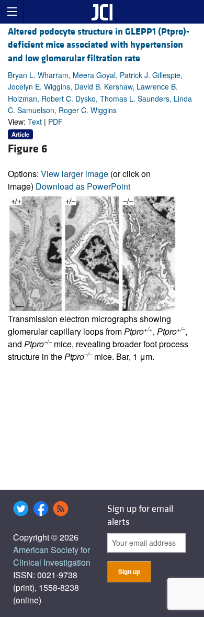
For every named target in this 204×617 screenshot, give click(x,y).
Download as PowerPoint (83, 186)
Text (35, 121)
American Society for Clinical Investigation (51, 556)
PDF (55, 121)
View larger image (74, 174)
